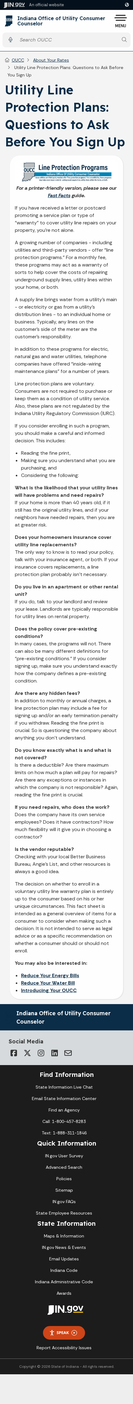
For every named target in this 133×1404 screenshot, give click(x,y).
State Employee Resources (64, 1213)
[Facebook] (14, 1053)
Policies (64, 1178)
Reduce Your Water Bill (48, 983)
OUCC (18, 60)
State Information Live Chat (64, 1087)
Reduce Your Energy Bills (50, 975)
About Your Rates (51, 60)
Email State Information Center (64, 1098)
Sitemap (64, 1190)
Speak (63, 1332)
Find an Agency (64, 1110)
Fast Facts (59, 195)
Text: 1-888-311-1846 (64, 1133)
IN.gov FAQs (64, 1201)
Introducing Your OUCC (49, 990)
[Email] (68, 1053)
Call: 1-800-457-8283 (64, 1121)
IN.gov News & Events (64, 1247)
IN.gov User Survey (64, 1156)
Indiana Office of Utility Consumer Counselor (61, 21)
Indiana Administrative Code (64, 1282)
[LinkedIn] (54, 1053)
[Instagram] (41, 1053)
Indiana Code (64, 1270)
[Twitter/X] (27, 1053)
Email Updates (64, 1259)
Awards (64, 1293)
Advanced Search (64, 1167)
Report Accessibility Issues (64, 1347)
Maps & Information (64, 1236)
